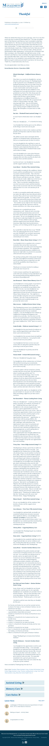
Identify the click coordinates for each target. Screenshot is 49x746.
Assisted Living (14, 682)
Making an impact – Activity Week (19, 712)
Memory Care (13, 688)
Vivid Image (23, 739)
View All (41, 700)
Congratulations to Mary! (17, 719)
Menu (43, 3)
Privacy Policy (36, 737)
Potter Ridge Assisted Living (12, 671)
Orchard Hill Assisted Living (36, 669)
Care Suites (12, 694)
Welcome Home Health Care (24, 673)
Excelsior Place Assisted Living (20, 669)
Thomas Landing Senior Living (29, 671)
